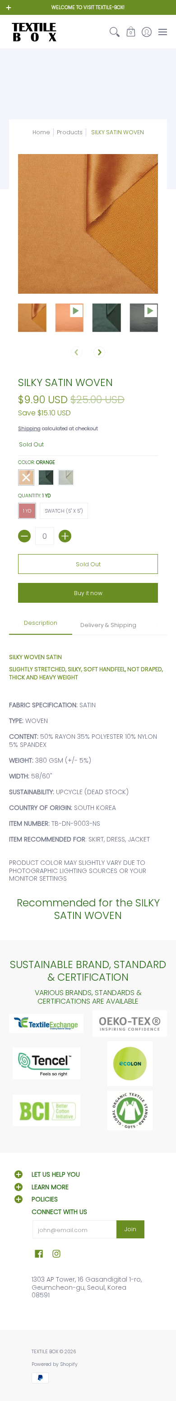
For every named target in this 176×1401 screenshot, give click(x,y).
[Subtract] (24, 536)
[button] (131, 32)
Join (130, 1229)
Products (70, 132)
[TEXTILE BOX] (34, 32)
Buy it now (88, 593)
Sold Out (88, 564)
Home (41, 132)
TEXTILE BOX (45, 1351)
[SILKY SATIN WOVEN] (32, 318)
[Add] (65, 536)
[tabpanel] (88, 759)
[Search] (115, 32)
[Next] (99, 352)
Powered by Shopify (55, 1364)
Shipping (29, 428)
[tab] (40, 626)
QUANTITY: (34, 495)
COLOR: (36, 462)
